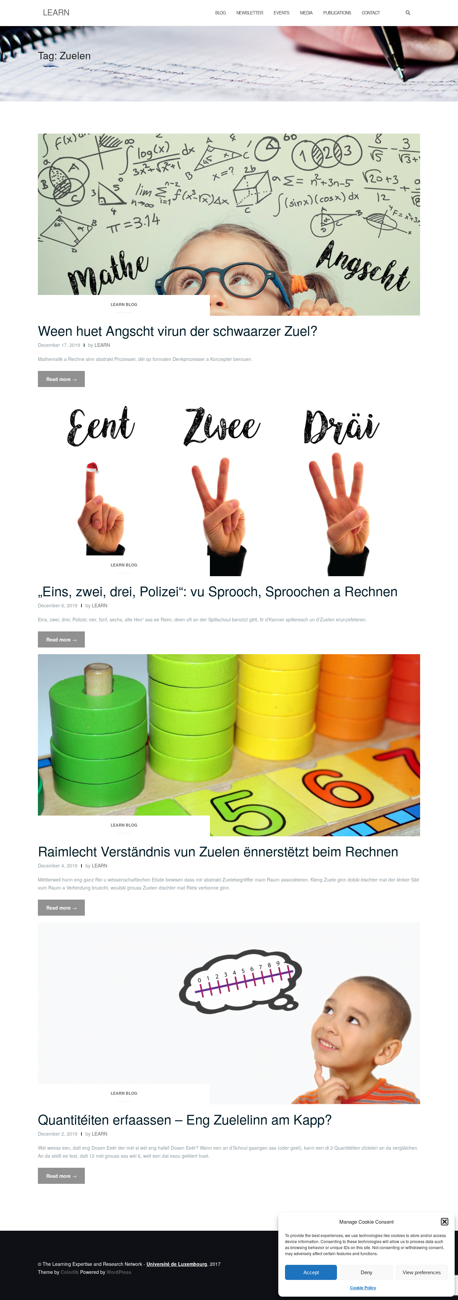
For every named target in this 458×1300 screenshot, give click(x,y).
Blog (220, 12)
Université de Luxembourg (177, 1263)
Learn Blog (124, 304)
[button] (444, 1221)
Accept (311, 1272)
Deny (367, 1272)
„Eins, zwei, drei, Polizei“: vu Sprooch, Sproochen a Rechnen (218, 590)
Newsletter (249, 12)
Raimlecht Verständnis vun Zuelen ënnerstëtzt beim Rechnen (218, 850)
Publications (337, 12)
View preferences (422, 1272)
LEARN (102, 344)
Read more (65, 381)
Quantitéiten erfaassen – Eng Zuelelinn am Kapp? (185, 1118)
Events (281, 12)
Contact (371, 12)
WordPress (119, 1272)
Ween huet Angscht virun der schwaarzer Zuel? (178, 329)
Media (306, 12)
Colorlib (70, 1272)
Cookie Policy (363, 1288)
